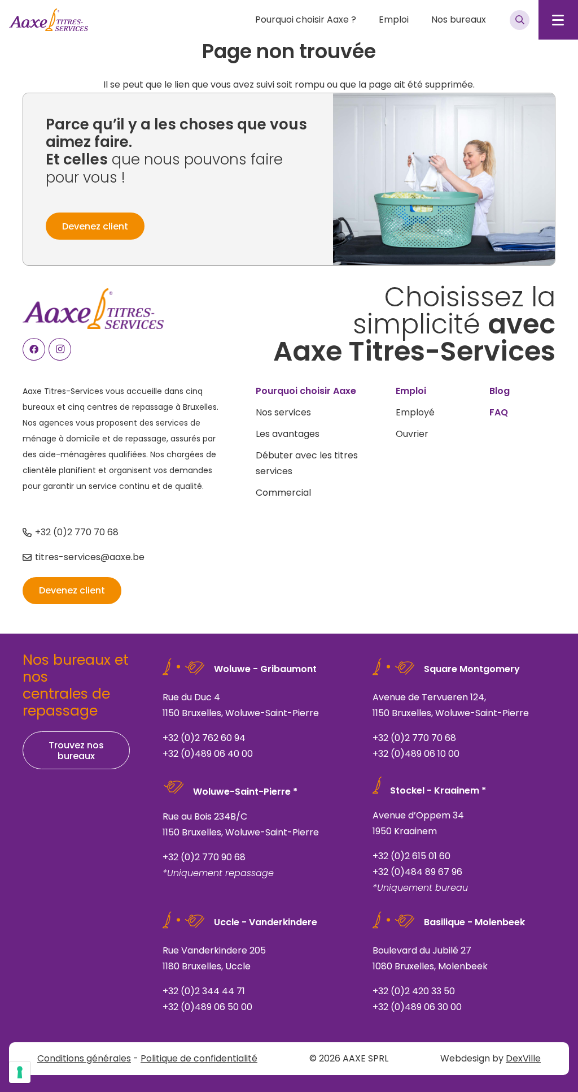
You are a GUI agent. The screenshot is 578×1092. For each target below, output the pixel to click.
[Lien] (254, 711)
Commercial (283, 492)
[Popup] (519, 20)
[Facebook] (34, 349)
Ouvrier (412, 433)
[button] (361, 20)
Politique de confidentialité (199, 1058)
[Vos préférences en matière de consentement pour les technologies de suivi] (19, 1072)
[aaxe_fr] (48, 19)
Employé (415, 412)
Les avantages (287, 433)
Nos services (283, 412)
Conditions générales (84, 1058)
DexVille (523, 1058)
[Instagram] (60, 349)
